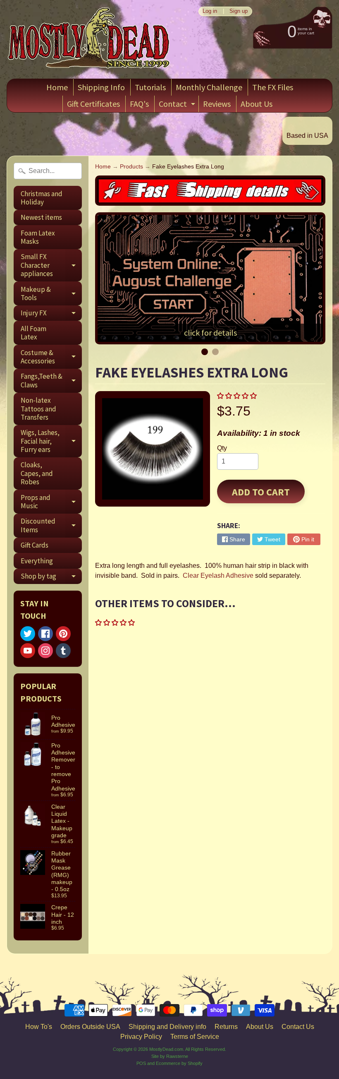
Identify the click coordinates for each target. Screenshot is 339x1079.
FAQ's (139, 104)
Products (131, 166)
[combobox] (48, 171)
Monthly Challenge (209, 87)
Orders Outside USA (90, 1026)
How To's (38, 1026)
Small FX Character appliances (51, 265)
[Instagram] (45, 650)
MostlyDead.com (166, 1049)
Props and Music (51, 502)
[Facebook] (45, 633)
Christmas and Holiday (41, 198)
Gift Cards (34, 545)
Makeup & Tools (51, 294)
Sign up (238, 11)
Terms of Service (194, 1036)
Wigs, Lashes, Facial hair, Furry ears (51, 441)
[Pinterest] (63, 633)
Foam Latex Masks (38, 237)
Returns (226, 1026)
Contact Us (298, 1026)
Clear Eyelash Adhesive (218, 575)
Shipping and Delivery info (167, 1026)
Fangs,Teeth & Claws (51, 381)
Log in (210, 11)
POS (141, 1063)
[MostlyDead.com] (89, 39)
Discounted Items (51, 526)
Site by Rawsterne (169, 1056)
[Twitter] (27, 633)
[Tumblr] (63, 650)
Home (57, 87)
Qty (222, 448)
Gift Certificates (93, 104)
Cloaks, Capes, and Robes (37, 473)
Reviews (217, 104)
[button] (237, 395)
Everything (37, 560)
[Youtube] (27, 650)
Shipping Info (101, 87)
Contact (178, 105)
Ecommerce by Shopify (179, 1063)
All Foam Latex (33, 332)
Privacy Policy (141, 1036)
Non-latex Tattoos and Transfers (38, 409)
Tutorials (150, 87)
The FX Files (272, 87)
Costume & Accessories (51, 357)
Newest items (41, 217)
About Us (256, 104)
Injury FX (51, 314)
